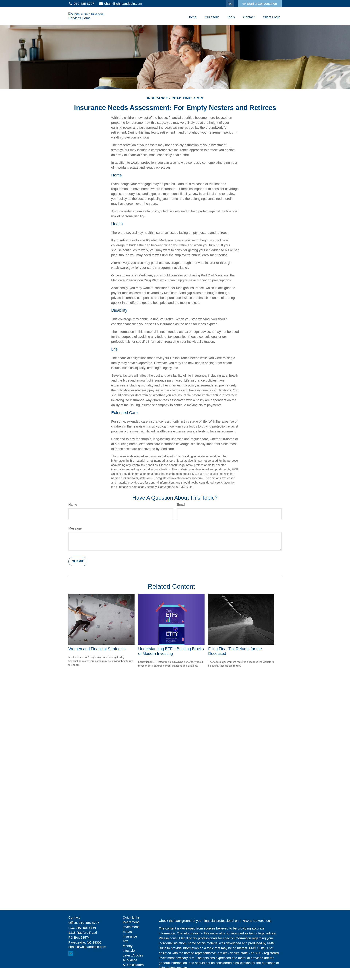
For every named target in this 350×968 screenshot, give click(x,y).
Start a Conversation (262, 3)
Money (128, 946)
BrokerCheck (261, 921)
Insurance (130, 936)
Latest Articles (133, 955)
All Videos (130, 960)
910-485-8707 (84, 3)
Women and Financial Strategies (97, 648)
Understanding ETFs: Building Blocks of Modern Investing (171, 651)
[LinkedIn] (230, 3)
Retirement (131, 922)
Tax (125, 941)
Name (72, 504)
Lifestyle (129, 950)
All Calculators (133, 965)
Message (75, 528)
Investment (131, 927)
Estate (127, 932)
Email (181, 504)
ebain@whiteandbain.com (123, 3)
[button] (192, 17)
